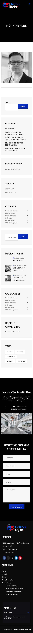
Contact (4, 577)
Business (9, 352)
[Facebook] (4, 558)
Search (7, 102)
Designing (20, 352)
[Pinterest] (20, 558)
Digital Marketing (11, 586)
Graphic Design (10, 213)
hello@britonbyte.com (10, 549)
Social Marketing (10, 215)
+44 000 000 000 (8, 553)
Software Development (13, 592)
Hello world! (10, 129)
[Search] (23, 236)
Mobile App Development (14, 589)
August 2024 (9, 188)
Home (4, 571)
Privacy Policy (6, 583)
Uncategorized (10, 220)
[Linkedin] (16, 558)
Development (11, 356)
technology (9, 218)
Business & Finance (11, 211)
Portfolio (4, 574)
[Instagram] (8, 558)
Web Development (11, 223)
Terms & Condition (8, 580)
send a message (16, 507)
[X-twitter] (12, 558)
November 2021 (10, 192)
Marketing (10, 361)
